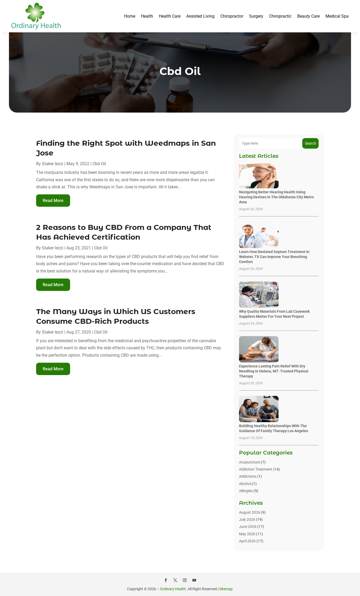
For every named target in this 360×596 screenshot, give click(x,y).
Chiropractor (231, 16)
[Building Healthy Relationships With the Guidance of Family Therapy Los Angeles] (259, 409)
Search (310, 143)
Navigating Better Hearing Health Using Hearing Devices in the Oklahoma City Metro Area (276, 197)
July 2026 (247, 519)
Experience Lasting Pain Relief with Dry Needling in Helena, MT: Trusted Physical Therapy (273, 371)
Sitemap (226, 589)
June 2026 (247, 526)
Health (147, 16)
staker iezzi (52, 163)
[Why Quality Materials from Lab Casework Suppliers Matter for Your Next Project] (259, 295)
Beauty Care (308, 16)
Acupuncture (249, 462)
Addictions (247, 476)
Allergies (246, 491)
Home (129, 16)
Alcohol (245, 484)
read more (53, 200)
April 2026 (247, 541)
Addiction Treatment (255, 469)
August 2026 (249, 512)
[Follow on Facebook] (165, 580)
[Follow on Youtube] (194, 580)
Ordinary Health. (173, 589)
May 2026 (247, 534)
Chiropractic (280, 16)
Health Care (170, 16)
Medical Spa (337, 16)
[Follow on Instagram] (184, 580)
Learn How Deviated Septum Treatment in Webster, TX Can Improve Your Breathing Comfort (274, 257)
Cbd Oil (99, 163)
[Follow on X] (175, 580)
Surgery (256, 16)
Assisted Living (200, 16)
